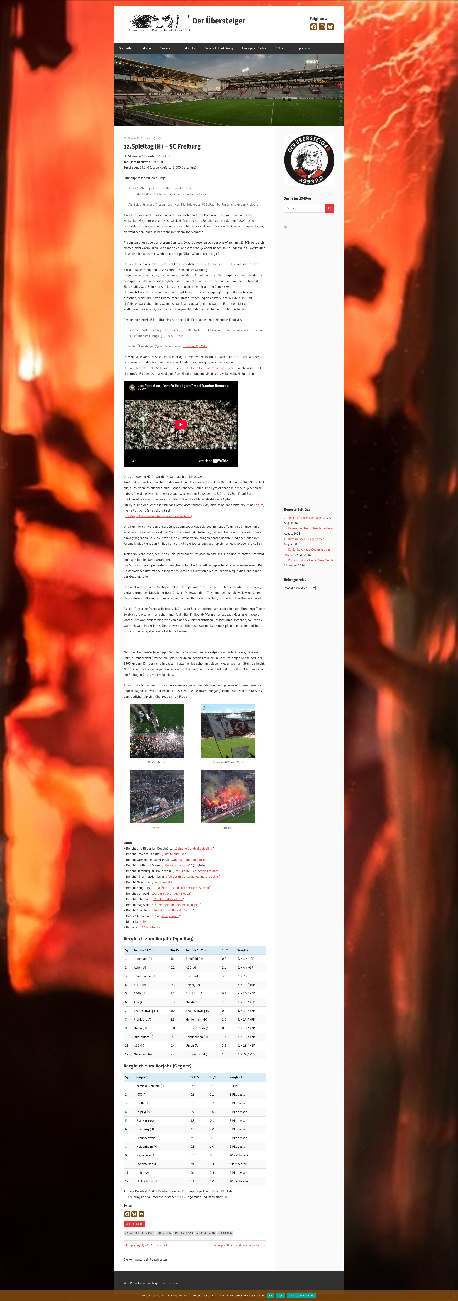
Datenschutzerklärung (219, 48)
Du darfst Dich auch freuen (171, 894)
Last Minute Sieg (175, 854)
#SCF (179, 336)
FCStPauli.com (150, 927)
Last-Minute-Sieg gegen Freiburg (196, 871)
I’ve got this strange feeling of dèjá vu (193, 877)
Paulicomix (167, 48)
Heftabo (146, 48)
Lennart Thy (164, 1233)
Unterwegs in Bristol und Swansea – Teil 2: (236, 1245)
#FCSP (170, 336)
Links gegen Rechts (254, 48)
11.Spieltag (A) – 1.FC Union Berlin (147, 1245)
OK (271, 1295)
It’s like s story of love (168, 899)
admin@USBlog (155, 138)
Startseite (125, 48)
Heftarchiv (189, 48)
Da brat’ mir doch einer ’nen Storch (310, 560)
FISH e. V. (281, 48)
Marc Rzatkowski (183, 1233)
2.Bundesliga (132, 1233)
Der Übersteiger (219, 20)
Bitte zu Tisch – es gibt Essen (306, 539)
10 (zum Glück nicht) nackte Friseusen (182, 888)
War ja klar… (170, 916)
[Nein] (453, 1295)
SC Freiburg (225, 1233)
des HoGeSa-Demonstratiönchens (205, 368)
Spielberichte (134, 1223)
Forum (258, 505)
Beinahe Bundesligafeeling (194, 848)
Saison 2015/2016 (205, 1233)
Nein (280, 1295)
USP (143, 922)
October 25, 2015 (195, 346)
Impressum (303, 48)
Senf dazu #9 (163, 882)
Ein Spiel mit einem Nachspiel (178, 905)
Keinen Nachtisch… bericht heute (309, 528)
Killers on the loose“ (177, 865)
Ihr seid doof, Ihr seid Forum (172, 910)
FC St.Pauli (148, 1233)
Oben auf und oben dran (189, 860)
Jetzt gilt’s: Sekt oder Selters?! (307, 517)
